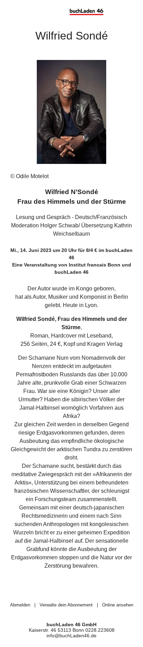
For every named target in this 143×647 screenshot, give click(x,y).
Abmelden (20, 604)
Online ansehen (117, 604)
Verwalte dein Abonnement (66, 604)
